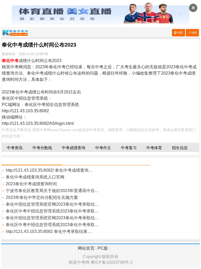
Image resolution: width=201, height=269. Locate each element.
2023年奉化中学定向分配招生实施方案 (42, 197)
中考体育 (154, 147)
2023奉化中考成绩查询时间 (31, 184)
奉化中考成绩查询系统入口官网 (35, 177)
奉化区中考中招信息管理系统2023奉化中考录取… (52, 211)
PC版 (103, 248)
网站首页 (86, 248)
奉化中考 (10, 60)
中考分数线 (42, 147)
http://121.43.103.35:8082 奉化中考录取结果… (49, 231)
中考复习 (129, 147)
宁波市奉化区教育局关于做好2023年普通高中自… (52, 190)
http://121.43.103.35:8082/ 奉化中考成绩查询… (49, 170)
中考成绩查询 (73, 147)
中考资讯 (15, 147)
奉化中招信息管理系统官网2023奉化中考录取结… (52, 204)
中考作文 (103, 147)
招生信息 (180, 147)
